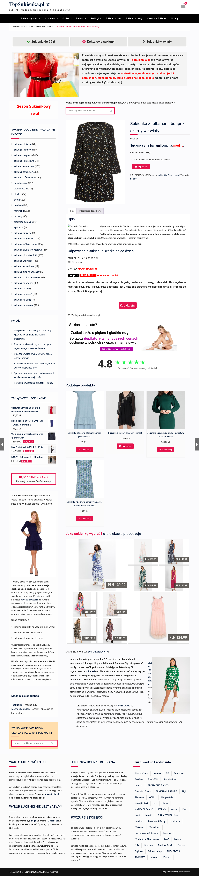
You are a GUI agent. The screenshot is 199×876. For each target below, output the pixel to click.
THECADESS (173, 851)
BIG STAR (153, 779)
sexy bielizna (21, 183)
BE (167, 773)
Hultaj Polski (141, 803)
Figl (184, 791)
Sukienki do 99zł (43, 41)
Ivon (155, 803)
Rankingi (95, 18)
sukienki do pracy (23, 155)
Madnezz (175, 821)
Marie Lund (154, 827)
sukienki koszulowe (24, 266)
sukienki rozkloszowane (26, 277)
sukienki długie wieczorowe (28, 249)
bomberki (19, 205)
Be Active (179, 773)
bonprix (133, 179)
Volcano (167, 857)
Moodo (178, 839)
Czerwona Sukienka (156, 18)
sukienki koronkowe (24, 166)
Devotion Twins (143, 791)
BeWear (139, 779)
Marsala (167, 833)
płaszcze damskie (23, 222)
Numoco (148, 845)
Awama (157, 773)
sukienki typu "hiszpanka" (27, 272)
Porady (174, 18)
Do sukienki (49, 18)
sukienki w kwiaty (23, 260)
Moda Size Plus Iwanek (147, 839)
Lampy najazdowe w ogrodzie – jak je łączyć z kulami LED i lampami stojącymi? (33, 334)
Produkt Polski (165, 845)
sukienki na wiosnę (23, 283)
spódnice (18, 227)
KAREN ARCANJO (144, 809)
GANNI (152, 797)
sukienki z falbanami (24, 177)
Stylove (139, 851)
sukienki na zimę (22, 299)
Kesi (184, 809)
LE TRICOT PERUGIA (167, 815)
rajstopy (18, 216)
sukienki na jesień (23, 294)
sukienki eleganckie (24, 238)
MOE (166, 839)
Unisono (154, 857)
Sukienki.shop (155, 851)
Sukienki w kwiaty (159, 41)
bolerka (18, 199)
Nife (137, 845)
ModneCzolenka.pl (20, 709)
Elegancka (53, 821)
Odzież (65, 18)
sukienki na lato (22, 288)
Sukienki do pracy (134, 18)
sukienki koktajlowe (24, 160)
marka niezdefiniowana (146, 833)
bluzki (17, 194)
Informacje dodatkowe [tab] (90, 211)
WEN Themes (184, 872)
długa (33, 821)
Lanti (137, 815)
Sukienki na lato (113, 18)
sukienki (90, 671)
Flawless (139, 797)
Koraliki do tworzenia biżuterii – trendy (33, 383)
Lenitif (148, 815)
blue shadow (169, 779)
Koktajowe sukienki (101, 41)
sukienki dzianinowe (24, 172)
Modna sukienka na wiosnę (150, 673)
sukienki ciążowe (23, 233)
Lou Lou (139, 821)
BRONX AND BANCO (158, 785)
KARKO (162, 809)
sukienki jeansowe (23, 149)
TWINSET (140, 857)
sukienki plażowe (23, 144)
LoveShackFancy (156, 821)
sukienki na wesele (24, 305)
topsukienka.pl (51, 794)
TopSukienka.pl (125, 705)
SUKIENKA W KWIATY (98, 652)
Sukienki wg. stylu (29, 18)
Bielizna (79, 18)
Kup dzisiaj (142, 166)
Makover (139, 827)
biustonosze (20, 188)
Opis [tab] (72, 211)
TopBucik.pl (17, 705)
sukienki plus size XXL (25, 255)
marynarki (19, 210)
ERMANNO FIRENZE (166, 791)
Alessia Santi (141, 773)
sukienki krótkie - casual (42, 26)
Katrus (174, 809)
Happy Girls (167, 797)
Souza (181, 845)
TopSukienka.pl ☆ (29, 4)
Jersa (165, 803)
